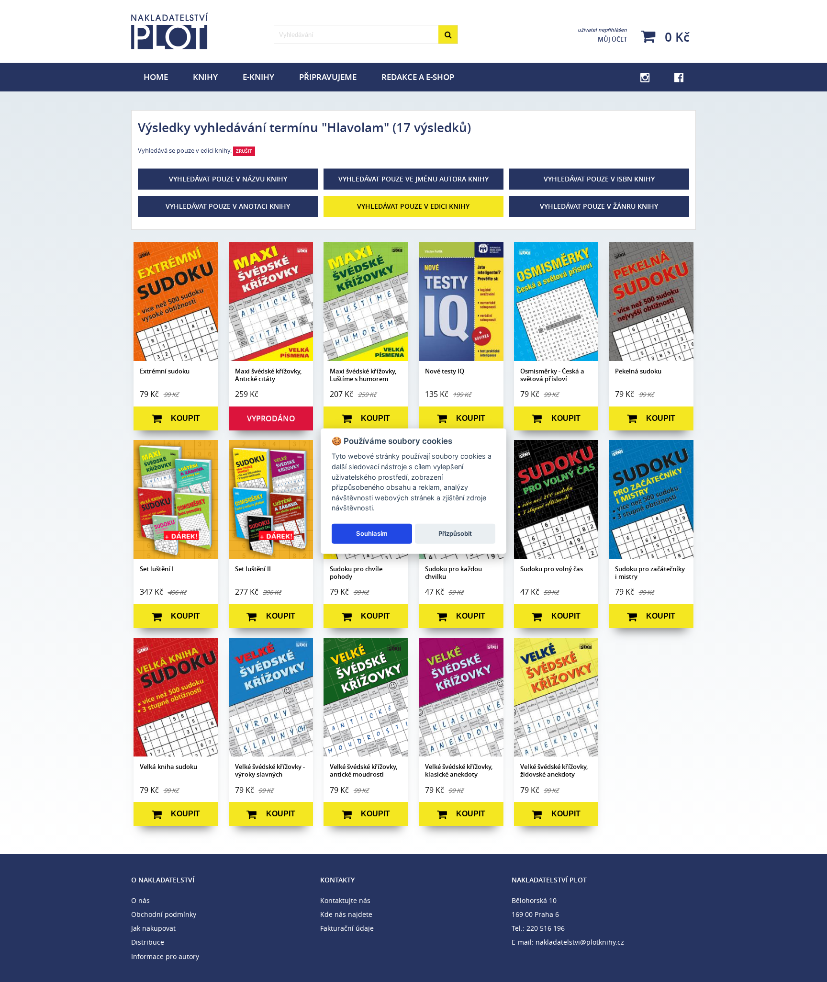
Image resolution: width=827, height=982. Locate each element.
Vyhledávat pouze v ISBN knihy (599, 178)
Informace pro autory (165, 956)
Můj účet (602, 35)
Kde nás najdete (346, 914)
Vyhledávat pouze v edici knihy (413, 206)
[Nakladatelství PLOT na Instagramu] (645, 77)
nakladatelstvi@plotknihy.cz (580, 942)
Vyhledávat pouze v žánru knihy (599, 206)
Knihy (205, 76)
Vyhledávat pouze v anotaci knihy (228, 206)
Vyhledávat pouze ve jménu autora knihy (413, 178)
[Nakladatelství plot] (199, 31)
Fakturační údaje (347, 928)
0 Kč (675, 37)
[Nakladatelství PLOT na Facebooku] (679, 77)
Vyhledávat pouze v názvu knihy (228, 178)
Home (156, 76)
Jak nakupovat (153, 928)
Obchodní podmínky (163, 914)
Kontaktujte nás (345, 900)
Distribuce (147, 942)
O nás (140, 900)
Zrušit (244, 151)
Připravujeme (328, 76)
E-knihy (258, 76)
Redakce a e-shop (417, 76)
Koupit (185, 418)
